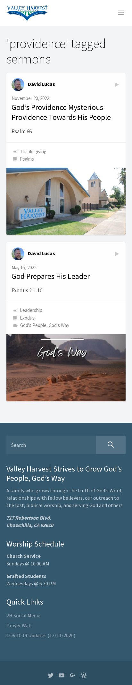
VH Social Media (23, 615)
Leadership (31, 310)
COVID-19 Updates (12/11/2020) (40, 635)
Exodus (27, 318)
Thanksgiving (33, 151)
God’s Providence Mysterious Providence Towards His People (61, 112)
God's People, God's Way (44, 325)
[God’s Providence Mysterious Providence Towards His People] (66, 201)
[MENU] (117, 13)
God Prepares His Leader (51, 276)
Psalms (27, 159)
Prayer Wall (19, 625)
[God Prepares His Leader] (66, 367)
